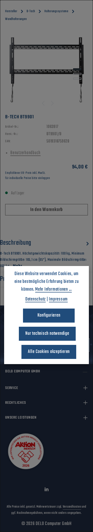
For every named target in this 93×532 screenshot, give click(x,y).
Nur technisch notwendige (47, 333)
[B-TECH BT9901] (46, 70)
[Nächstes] (52, 103)
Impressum (58, 299)
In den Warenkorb (46, 210)
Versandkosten (72, 506)
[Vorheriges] (43, 103)
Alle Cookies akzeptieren (49, 352)
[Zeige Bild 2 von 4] (77, 74)
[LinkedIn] (46, 490)
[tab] (45, 253)
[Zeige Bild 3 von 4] (77, 79)
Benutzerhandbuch (25, 153)
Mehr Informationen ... (53, 289)
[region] (46, 70)
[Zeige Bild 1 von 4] (77, 69)
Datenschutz (35, 299)
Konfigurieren (48, 315)
